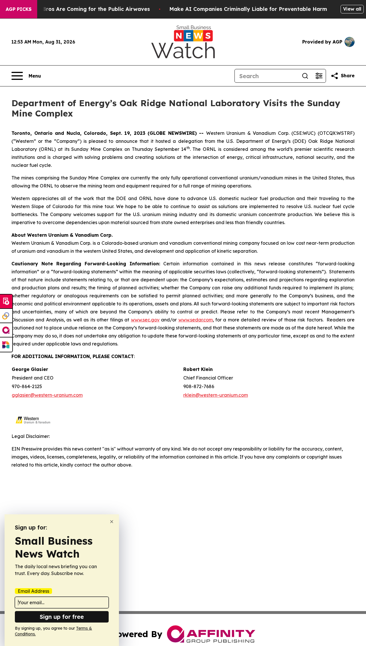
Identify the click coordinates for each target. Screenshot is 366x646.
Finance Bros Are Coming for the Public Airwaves (85, 9)
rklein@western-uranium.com (215, 395)
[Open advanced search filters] (319, 75)
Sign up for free (62, 616)
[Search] (305, 75)
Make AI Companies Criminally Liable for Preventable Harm (248, 9)
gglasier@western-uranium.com (47, 395)
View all (352, 9)
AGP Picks (18, 9)
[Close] (111, 521)
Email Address (33, 591)
